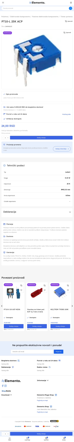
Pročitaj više (66, 114)
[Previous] (1, 306)
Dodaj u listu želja (61, 149)
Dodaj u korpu (41, 138)
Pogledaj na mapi (42, 412)
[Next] (72, 306)
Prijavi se (58, 351)
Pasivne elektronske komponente (45, 17)
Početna (4, 17)
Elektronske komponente (20, 17)
